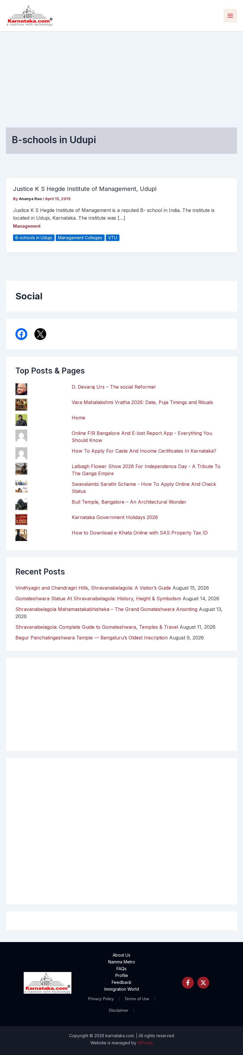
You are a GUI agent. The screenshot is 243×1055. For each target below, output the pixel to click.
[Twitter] (203, 983)
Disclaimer (118, 1010)
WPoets (145, 1042)
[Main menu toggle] (230, 16)
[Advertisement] (121, 75)
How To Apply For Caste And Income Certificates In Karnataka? (144, 451)
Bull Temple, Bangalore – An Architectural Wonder (129, 502)
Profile (121, 975)
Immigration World (121, 989)
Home (78, 418)
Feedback (122, 982)
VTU (112, 237)
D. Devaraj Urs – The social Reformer (114, 387)
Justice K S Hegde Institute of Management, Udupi (84, 188)
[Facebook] (188, 983)
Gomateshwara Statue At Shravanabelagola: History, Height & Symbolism (98, 598)
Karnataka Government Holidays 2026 (115, 517)
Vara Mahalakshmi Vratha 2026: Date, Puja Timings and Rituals (142, 402)
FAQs (121, 968)
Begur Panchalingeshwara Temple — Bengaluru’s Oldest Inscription (91, 638)
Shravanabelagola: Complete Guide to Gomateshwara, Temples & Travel (96, 627)
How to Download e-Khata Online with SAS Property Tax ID (140, 533)
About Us (121, 954)
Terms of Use (136, 998)
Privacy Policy (101, 998)
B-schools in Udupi (33, 237)
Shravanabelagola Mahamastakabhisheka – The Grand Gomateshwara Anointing (106, 609)
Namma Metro (121, 961)
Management (27, 226)
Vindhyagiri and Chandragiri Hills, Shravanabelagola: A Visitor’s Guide (93, 588)
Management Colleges (80, 237)
